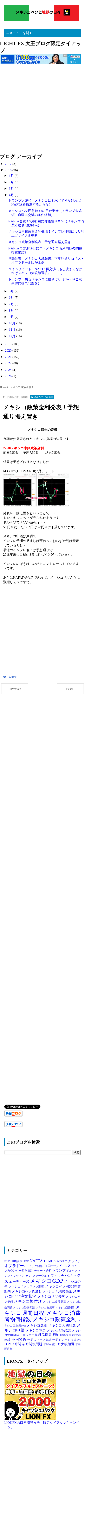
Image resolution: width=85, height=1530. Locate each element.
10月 (12, 323)
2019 (8, 344)
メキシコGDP (47, 1281)
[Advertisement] (42, 111)
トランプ (59, 1270)
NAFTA (37, 1261)
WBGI (61, 1261)
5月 (12, 291)
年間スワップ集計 (39, 1339)
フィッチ (58, 1275)
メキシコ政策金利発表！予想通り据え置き (39, 242)
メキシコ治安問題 (24, 1307)
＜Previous (14, 688)
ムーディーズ (19, 1281)
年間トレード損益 (64, 1339)
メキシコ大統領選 (62, 1325)
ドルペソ (72, 1270)
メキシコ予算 (29, 1335)
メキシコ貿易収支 (59, 1330)
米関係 (20, 1344)
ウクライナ (73, 1261)
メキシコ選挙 (37, 1325)
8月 (12, 310)
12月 (12, 336)
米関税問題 (34, 1344)
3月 (12, 188)
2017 (8, 164)
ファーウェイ (41, 1275)
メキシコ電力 (36, 1330)
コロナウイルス (57, 1266)
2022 (8, 363)
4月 (12, 195)
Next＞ (70, 688)
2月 (12, 182)
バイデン (26, 1275)
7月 (12, 304)
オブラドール (16, 1266)
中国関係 (19, 1339)
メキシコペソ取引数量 (58, 1291)
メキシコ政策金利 (55, 1319)
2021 (8, 357)
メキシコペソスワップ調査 (27, 1286)
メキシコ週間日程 (42, 1310)
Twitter (11, 677)
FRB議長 (17, 1261)
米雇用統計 (50, 1344)
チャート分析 (43, 1270)
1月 (12, 175)
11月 (12, 329)
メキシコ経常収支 (55, 1301)
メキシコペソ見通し (27, 1291)
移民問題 (45, 1335)
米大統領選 (66, 1344)
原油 (56, 1335)
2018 (8, 170)
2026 (8, 376)
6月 (12, 297)
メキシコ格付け (28, 1301)
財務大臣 (66, 1335)
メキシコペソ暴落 (52, 1296)
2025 (8, 369)
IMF (27, 1261)
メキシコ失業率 (45, 1307)
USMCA (50, 1261)
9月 (12, 317)
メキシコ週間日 (65, 1307)
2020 (8, 350)
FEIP (7, 1261)
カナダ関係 (36, 1266)
